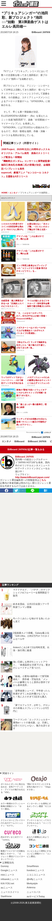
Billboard (19, 441)
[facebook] (6, 490)
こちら (42, 480)
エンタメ (6, 441)
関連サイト (8, 773)
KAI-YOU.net (7, 883)
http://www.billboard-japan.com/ (32, 477)
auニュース (7, 887)
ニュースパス (34, 892)
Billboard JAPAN (41, 32)
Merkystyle (32, 883)
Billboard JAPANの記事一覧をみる (26, 449)
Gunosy (5, 866)
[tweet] (16, 490)
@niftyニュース (34, 879)
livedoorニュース (35, 870)
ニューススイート (10, 892)
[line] (32, 490)
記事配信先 (8, 862)
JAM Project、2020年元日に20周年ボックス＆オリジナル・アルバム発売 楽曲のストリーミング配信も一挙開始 (25, 153)
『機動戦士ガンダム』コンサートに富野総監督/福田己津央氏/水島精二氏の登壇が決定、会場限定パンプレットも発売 (25, 165)
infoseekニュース (10, 879)
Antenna (31, 887)
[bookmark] (45, 490)
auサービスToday (36, 896)
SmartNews (33, 866)
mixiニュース (7, 875)
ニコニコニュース (36, 875)
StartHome (6, 896)
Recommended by (33, 432)
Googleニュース (9, 870)
